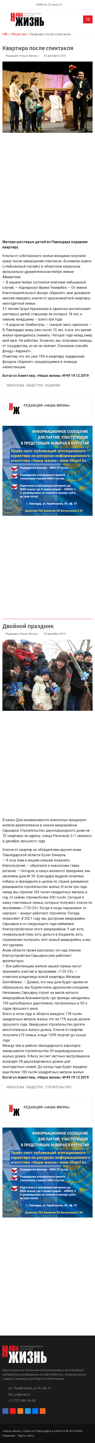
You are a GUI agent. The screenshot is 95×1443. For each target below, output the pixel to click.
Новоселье (16, 385)
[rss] (43, 1411)
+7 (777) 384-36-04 (21, 1400)
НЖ (5, 34)
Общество (19, 34)
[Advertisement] (47, 188)
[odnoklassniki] (20, 1411)
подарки (52, 385)
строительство (58, 1087)
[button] (5, 20)
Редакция (8, 1435)
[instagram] (13, 1411)
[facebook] (5, 1411)
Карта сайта (26, 1435)
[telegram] (28, 1411)
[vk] (35, 1411)
